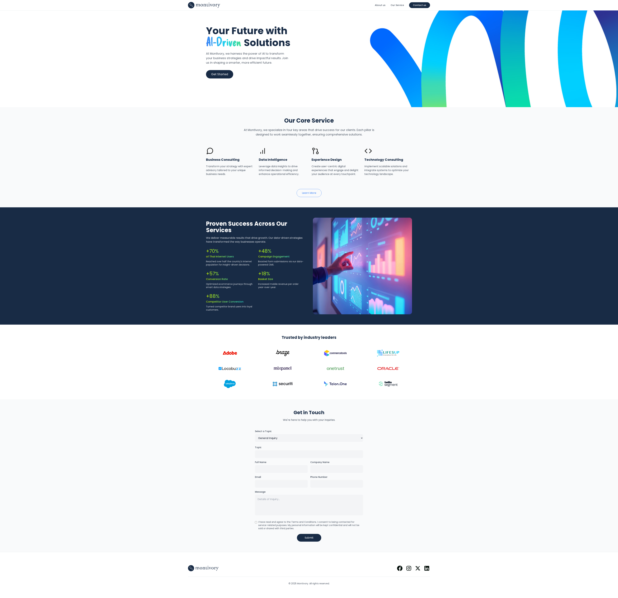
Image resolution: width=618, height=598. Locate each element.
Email (258, 477)
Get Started (219, 74)
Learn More (309, 193)
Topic (258, 447)
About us (380, 5)
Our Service (397, 5)
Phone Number (319, 477)
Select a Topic (263, 431)
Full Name (260, 462)
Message (260, 491)
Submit (309, 538)
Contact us (419, 5)
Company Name (319, 462)
